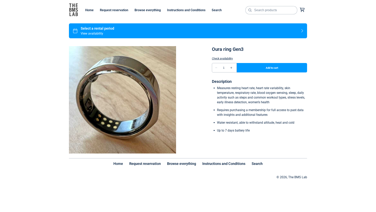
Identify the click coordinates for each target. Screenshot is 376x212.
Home (118, 164)
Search (257, 164)
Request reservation (145, 164)
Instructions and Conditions (223, 164)
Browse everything (181, 164)
